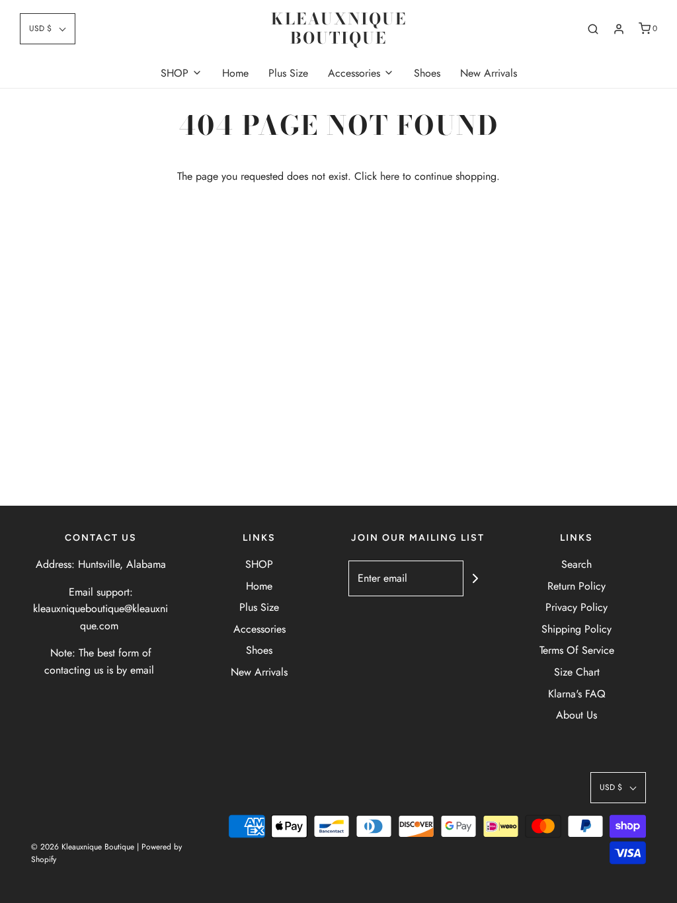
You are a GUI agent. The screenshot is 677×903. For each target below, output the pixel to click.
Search (576, 564)
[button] (47, 28)
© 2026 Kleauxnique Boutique (82, 847)
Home (235, 73)
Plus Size (288, 73)
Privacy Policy (576, 607)
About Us (576, 715)
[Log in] (619, 29)
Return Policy (576, 586)
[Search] (593, 29)
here (389, 176)
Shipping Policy (576, 629)
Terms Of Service (576, 650)
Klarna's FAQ (577, 693)
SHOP (259, 564)
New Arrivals (488, 73)
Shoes (427, 73)
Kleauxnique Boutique (339, 29)
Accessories (259, 629)
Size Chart (577, 672)
